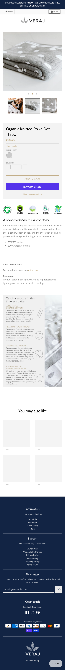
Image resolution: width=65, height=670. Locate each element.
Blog (33, 529)
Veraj (36, 660)
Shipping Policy (32, 561)
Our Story (32, 522)
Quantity (10, 163)
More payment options (32, 194)
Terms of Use (32, 565)
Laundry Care (32, 549)
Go (58, 589)
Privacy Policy (32, 555)
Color (11, 150)
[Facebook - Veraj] (27, 612)
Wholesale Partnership (32, 552)
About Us (32, 519)
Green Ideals (32, 526)
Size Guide (11, 146)
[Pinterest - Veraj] (38, 612)
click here (33, 270)
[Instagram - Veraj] (32, 612)
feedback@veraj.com (32, 607)
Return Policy (32, 558)
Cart (56, 12)
